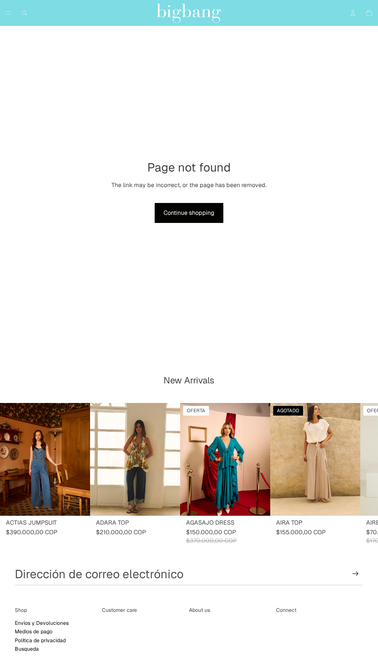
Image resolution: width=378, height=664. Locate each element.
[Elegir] (78, 504)
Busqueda (27, 648)
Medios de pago (33, 631)
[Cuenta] (353, 13)
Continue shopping (189, 213)
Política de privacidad (40, 640)
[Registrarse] (355, 574)
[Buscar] (24, 13)
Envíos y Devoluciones (42, 622)
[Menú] (8, 12)
